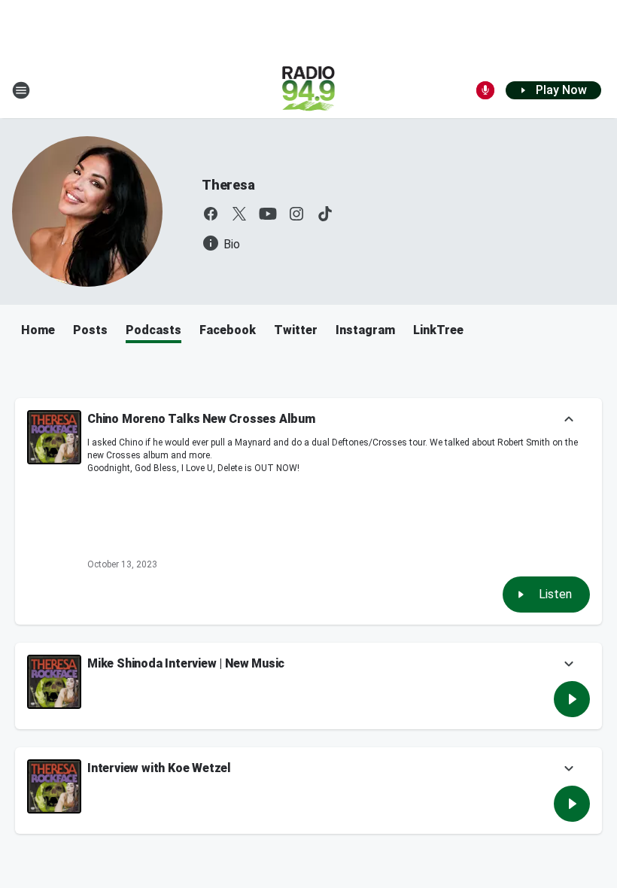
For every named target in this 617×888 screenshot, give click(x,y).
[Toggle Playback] (54, 437)
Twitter (296, 330)
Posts (90, 330)
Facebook (227, 330)
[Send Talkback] (485, 90)
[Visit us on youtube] (268, 214)
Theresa (228, 185)
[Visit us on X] (239, 214)
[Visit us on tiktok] (325, 214)
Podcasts (153, 330)
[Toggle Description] (569, 420)
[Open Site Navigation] (21, 90)
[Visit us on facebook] (211, 214)
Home (38, 330)
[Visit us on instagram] (296, 214)
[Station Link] (309, 90)
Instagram (365, 330)
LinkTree (438, 330)
